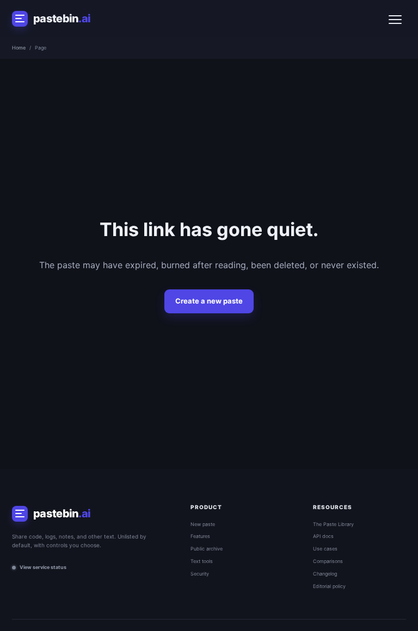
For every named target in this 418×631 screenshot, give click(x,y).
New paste (202, 524)
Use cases (325, 549)
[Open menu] (395, 18)
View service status (43, 567)
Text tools (201, 561)
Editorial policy (329, 586)
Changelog (325, 574)
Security (199, 574)
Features (200, 536)
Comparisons (328, 561)
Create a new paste (209, 300)
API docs (323, 536)
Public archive (206, 549)
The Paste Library (333, 524)
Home (19, 48)
